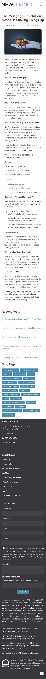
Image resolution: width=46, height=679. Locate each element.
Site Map (5, 473)
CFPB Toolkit (7, 486)
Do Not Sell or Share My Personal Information (20, 653)
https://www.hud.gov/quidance (14, 631)
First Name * (7, 509)
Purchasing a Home (34, 25)
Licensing (6, 459)
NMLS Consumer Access (12, 482)
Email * (5, 528)
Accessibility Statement (11, 477)
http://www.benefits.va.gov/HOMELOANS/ (19, 639)
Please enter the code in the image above (19, 581)
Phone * (5, 538)
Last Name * (7, 519)
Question (6, 564)
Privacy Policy (7, 464)
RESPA (4, 491)
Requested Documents (11, 468)
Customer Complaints (11, 495)
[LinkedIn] (42, 673)
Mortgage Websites (19, 666)
